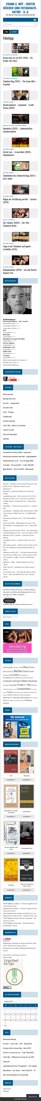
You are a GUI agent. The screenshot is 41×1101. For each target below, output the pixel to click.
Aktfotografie (8, 667)
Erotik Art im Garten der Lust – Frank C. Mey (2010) (18, 1052)
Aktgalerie (16, 667)
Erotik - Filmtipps (8, 220)
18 (10, 1017)
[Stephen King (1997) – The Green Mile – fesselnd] (20, 75)
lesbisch (5, 689)
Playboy (10, 692)
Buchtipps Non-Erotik (10, 55)
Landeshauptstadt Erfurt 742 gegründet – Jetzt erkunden (20, 1066)
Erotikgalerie (24, 675)
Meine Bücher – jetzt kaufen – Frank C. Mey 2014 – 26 (19, 1070)
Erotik (31, 671)
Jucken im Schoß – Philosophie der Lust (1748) (19, 523)
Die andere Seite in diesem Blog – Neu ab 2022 (17, 1048)
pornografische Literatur (27, 692)
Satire (5, 700)
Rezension (25, 697)
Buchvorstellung (8, 671)
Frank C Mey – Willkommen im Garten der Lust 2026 (18, 1057)
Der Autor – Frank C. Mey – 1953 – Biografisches (17, 1044)
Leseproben (23, 688)
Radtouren (16, 695)
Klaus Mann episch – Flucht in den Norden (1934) (20, 545)
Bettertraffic (7, 957)
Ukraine (22, 700)
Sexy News (6, 439)
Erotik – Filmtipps (8, 412)
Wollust (6, 703)
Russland (36, 697)
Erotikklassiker (8, 102)
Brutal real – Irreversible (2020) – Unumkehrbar (17, 153)
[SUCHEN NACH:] (20, 24)
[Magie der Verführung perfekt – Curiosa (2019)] (20, 193)
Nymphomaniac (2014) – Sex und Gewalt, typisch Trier (20, 271)
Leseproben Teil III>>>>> (11, 328)
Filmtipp (5, 685)
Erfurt (25, 671)
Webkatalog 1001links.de (11, 943)
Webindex (6, 941)
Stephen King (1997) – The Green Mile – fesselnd (20, 82)
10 (5, 1014)
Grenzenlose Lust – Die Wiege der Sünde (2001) (19, 572)
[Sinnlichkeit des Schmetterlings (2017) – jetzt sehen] (20, 169)
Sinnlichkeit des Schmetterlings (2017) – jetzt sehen (20, 177)
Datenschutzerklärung (11, 365)
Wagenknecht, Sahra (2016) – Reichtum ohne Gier (20, 916)
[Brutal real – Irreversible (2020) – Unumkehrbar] (20, 146)
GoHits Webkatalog (21, 948)
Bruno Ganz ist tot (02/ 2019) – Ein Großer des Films (18, 59)
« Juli (4, 1025)
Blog (25, 667)
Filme (24, 680)
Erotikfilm (14, 675)
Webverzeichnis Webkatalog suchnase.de (14, 955)
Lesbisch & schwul (9, 125)
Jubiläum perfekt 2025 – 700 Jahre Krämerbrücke (20, 552)
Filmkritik (32, 681)
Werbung (28, 700)
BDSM (21, 667)
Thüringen (17, 700)
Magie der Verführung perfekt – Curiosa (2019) (19, 200)
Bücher (18, 671)
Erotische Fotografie (9, 421)
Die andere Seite (8, 407)
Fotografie (13, 685)
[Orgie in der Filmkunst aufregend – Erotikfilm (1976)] (20, 240)
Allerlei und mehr (8, 394)
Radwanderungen (25, 695)
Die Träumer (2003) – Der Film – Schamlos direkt (17, 224)
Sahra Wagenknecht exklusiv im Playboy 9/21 (18, 913)
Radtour (10, 695)
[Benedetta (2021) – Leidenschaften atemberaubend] (20, 122)
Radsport (5, 695)
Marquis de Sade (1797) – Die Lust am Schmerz (19, 499)
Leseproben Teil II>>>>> (11, 326)
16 (35, 1014)
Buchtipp (31, 667)
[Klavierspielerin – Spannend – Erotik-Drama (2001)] (20, 99)
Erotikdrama (6, 675)
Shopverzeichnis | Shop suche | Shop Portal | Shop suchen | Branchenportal (19, 945)
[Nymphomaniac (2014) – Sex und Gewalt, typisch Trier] (20, 264)
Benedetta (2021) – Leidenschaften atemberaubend (17, 130)
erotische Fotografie (27, 678)
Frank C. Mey (24, 684)
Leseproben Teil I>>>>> (11, 323)
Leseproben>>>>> (9, 332)
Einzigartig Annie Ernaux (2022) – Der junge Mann (20, 530)
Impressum (6, 1061)
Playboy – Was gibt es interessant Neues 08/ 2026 (20, 484)
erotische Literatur (12, 680)
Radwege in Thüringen (12, 697)
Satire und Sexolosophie (10, 434)
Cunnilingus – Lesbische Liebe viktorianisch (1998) (20, 511)
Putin (36, 692)
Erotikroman (17, 678)
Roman (31, 697)
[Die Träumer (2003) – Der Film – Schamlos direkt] (20, 217)
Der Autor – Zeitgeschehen (11, 403)
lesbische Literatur (13, 689)
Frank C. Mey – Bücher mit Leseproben (14, 425)
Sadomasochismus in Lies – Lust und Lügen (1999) (20, 533)
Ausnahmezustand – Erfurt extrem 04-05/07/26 (19, 496)
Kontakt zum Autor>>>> (11, 362)
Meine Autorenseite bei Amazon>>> (15, 360)
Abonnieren (9, 601)
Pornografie (17, 692)
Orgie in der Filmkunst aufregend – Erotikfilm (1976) (17, 248)
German (8, 617)
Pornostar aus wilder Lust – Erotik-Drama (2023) (20, 555)
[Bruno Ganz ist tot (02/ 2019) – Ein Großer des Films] (20, 52)
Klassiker (34, 685)
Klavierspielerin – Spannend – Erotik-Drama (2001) (18, 106)
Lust (32, 689)
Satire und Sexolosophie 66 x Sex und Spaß (15, 1075)
